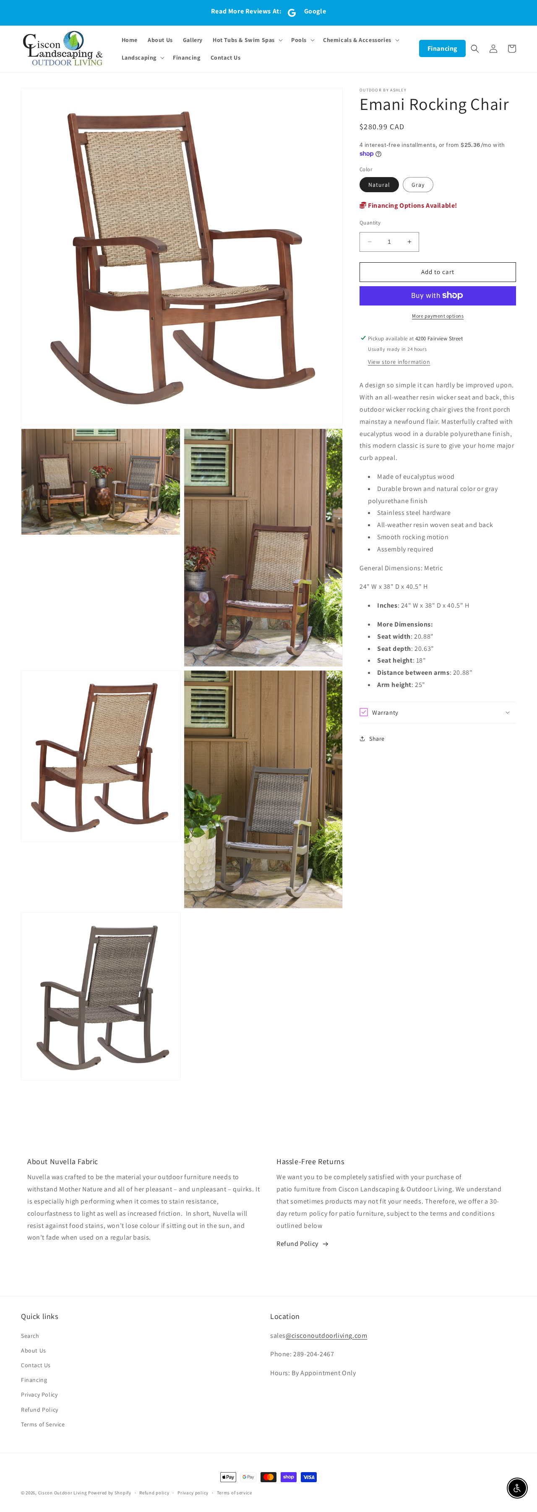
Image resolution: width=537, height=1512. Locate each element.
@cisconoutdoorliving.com (326, 1335)
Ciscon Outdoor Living (62, 1493)
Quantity (370, 222)
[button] (247, 40)
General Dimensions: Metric (401, 567)
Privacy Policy (39, 1394)
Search (30, 1336)
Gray (418, 184)
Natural (379, 184)
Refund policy (154, 1493)
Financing (442, 48)
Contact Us (36, 1365)
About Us (33, 1350)
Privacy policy (193, 1493)
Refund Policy (297, 1243)
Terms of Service (43, 1424)
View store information (399, 362)
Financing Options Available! (412, 205)
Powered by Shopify (109, 1493)
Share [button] (377, 738)
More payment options (438, 315)
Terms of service (234, 1493)
